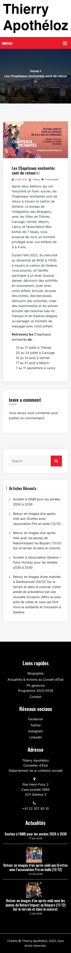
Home (34, 71)
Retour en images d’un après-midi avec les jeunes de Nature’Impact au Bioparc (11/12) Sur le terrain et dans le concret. (35, 905)
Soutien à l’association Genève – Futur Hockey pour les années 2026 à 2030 (37, 562)
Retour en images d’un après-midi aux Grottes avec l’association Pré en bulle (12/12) (37, 519)
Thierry (36, 179)
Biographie (36, 673)
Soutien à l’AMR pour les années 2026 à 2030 (36, 834)
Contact (36, 697)
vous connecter (38, 413)
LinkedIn (35, 737)
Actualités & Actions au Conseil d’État (35, 679)
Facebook (35, 719)
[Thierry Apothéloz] (35, 18)
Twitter (35, 725)
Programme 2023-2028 (35, 691)
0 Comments (51, 179)
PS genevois (35, 685)
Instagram (35, 731)
